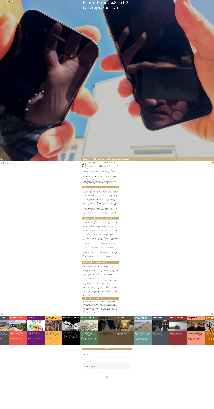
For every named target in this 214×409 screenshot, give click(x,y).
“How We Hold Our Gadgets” (102, 239)
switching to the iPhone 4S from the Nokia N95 (98, 208)
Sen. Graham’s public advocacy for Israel (95, 364)
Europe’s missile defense (96, 373)
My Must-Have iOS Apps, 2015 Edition (104, 294)
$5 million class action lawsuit (99, 176)
